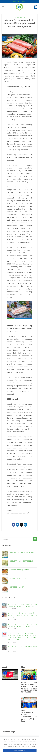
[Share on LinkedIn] (25, 525)
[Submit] (35, 539)
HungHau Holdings (19, 1)
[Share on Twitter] (17, 525)
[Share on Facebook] (13, 525)
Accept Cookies (19, 750)
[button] (3, 7)
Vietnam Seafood (19, 17)
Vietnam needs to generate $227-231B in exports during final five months (22, 615)
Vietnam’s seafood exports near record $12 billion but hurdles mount (22, 605)
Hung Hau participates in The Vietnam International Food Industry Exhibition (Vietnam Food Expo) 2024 (29, 716)
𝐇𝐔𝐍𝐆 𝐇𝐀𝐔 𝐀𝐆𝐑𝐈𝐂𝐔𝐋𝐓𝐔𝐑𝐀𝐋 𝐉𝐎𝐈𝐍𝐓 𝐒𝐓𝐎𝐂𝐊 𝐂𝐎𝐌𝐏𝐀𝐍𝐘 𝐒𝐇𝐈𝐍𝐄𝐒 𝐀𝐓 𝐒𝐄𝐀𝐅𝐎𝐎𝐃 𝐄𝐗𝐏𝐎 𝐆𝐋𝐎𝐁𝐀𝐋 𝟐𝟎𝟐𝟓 (29, 687)
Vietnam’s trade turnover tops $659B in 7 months (22, 647)
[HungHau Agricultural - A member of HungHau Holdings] (19, 7)
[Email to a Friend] (21, 525)
